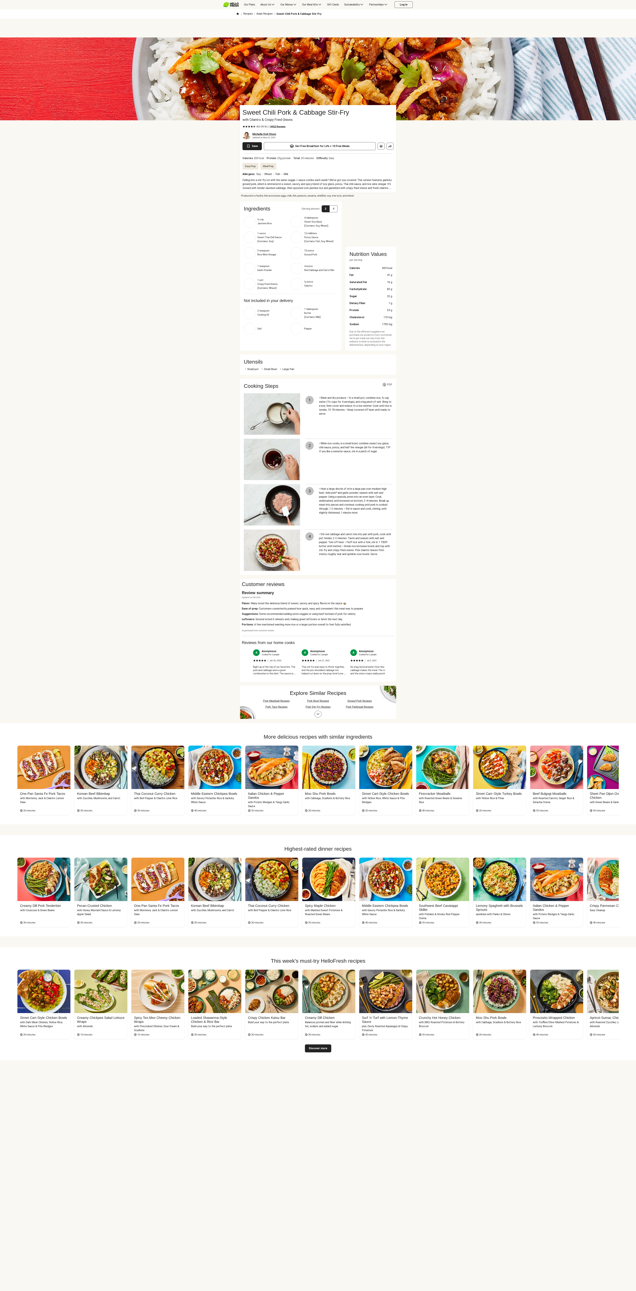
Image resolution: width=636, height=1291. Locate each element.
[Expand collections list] (318, 714)
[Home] (238, 14)
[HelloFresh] (231, 4)
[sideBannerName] (371, 222)
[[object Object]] (381, 146)
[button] (291, 208)
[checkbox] (243, 126)
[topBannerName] (318, 28)
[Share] (390, 146)
